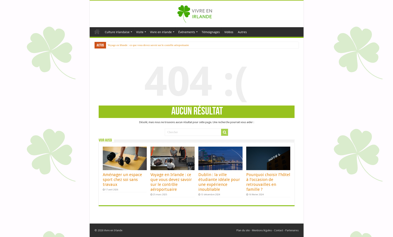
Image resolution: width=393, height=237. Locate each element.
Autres (242, 32)
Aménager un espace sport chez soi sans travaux (122, 179)
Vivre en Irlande (161, 32)
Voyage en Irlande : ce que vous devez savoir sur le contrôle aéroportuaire (148, 45)
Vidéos (228, 32)
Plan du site (243, 230)
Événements (186, 32)
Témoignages (211, 32)
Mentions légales (262, 230)
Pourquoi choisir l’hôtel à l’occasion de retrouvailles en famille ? (268, 182)
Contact (278, 230)
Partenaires (292, 230)
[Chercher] (224, 132)
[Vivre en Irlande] (197, 13)
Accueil (97, 31)
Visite (139, 32)
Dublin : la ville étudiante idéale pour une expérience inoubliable (219, 182)
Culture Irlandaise (117, 32)
